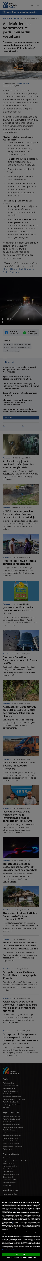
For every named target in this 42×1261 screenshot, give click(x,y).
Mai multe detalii (14, 1211)
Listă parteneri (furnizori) (8, 1249)
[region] (21, 1228)
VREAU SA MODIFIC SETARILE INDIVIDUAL (21, 1257)
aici (13, 1222)
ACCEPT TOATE (21, 1254)
